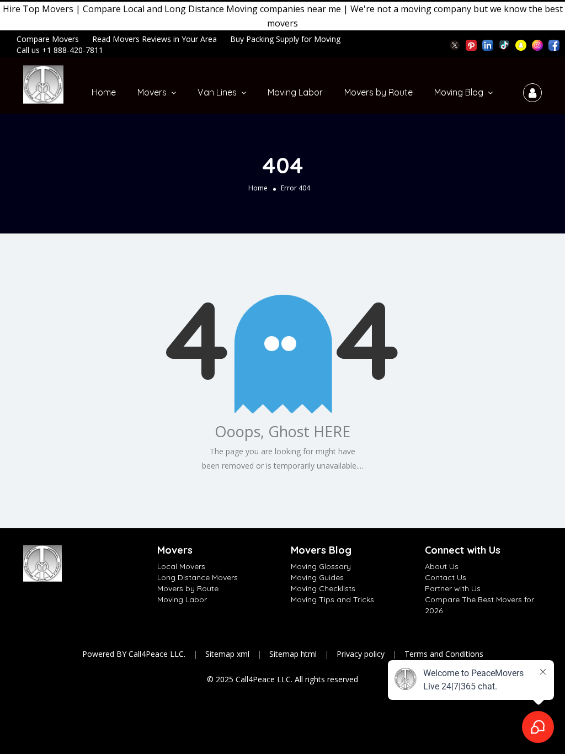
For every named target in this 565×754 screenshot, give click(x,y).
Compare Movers (48, 39)
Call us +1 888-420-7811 (60, 50)
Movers (152, 92)
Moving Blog (458, 92)
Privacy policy (361, 654)
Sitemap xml (227, 654)
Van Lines (217, 92)
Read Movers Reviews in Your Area (154, 39)
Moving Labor (295, 92)
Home (104, 92)
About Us (442, 566)
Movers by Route (378, 92)
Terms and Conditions (443, 654)
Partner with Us (453, 588)
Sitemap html (293, 654)
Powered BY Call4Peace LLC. (133, 654)
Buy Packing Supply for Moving (285, 39)
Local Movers (181, 566)
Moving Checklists (323, 588)
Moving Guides (317, 577)
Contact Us (445, 577)
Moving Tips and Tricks (332, 599)
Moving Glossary (321, 566)
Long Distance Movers (197, 577)
